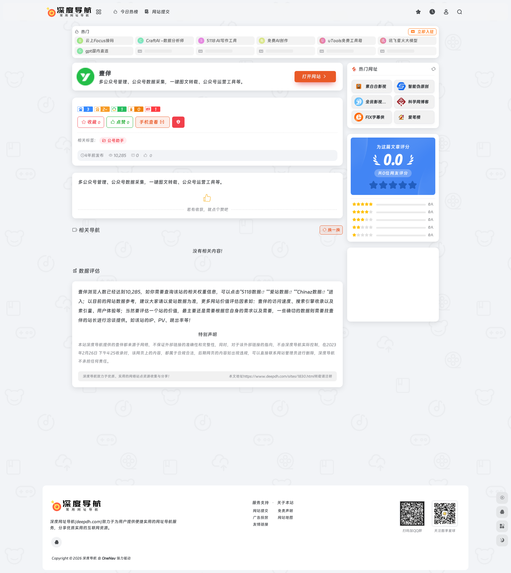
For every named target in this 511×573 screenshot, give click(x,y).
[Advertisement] (207, 433)
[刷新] (433, 69)
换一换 (334, 229)
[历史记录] (432, 12)
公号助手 (115, 140)
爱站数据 (279, 292)
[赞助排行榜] (502, 498)
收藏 (93, 122)
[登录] (446, 12)
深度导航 (90, 558)
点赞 (122, 122)
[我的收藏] (418, 12)
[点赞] (208, 197)
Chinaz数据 (309, 292)
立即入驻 (425, 31)
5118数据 (251, 292)
